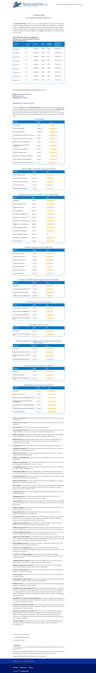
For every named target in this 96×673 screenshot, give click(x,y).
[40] (24, 411)
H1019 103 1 (16, 64)
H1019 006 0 (16, 49)
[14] (27, 234)
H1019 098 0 (16, 57)
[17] (24, 256)
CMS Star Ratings (20, 640)
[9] (26, 217)
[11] (28, 224)
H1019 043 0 (16, 76)
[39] (33, 408)
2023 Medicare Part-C (18, 661)
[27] (28, 314)
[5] (25, 204)
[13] (26, 230)
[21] (24, 270)
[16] (21, 241)
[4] (26, 188)
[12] (27, 227)
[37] (20, 401)
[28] (14, 318)
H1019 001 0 (16, 68)
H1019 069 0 (16, 60)
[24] (27, 292)
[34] (14, 379)
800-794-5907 (24, 97)
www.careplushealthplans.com (24, 94)
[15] (26, 237)
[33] (24, 374)
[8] (26, 214)
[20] (24, 266)
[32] (29, 359)
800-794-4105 (21, 96)
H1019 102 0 (16, 72)
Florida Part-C (58, 48)
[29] (14, 335)
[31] (14, 356)
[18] (24, 260)
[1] (26, 178)
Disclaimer (15, 667)
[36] (34, 397)
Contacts (31, 667)
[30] (29, 352)
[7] (22, 210)
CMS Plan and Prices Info (22, 637)
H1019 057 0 (16, 80)
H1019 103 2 (16, 53)
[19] (23, 263)
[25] (30, 295)
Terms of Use (23, 667)
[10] (29, 220)
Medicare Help (25, 671)
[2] (27, 181)
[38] (33, 405)
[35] (24, 394)
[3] (23, 185)
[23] (28, 289)
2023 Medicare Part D (30, 661)
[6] (23, 207)
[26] (29, 311)
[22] (23, 273)
